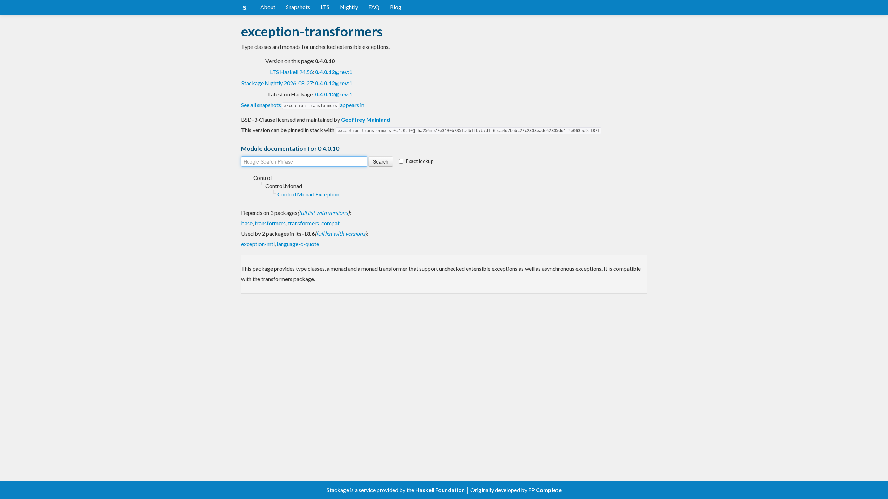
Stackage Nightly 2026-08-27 (277, 83)
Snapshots (298, 6)
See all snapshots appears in (302, 105)
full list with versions (323, 212)
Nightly (349, 6)
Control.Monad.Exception (308, 194)
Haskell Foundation (440, 490)
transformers (270, 223)
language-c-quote (298, 243)
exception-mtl (258, 243)
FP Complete (545, 490)
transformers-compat (314, 223)
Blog (395, 6)
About (267, 6)
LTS (325, 6)
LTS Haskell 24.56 (291, 72)
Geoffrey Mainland (365, 119)
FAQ (373, 6)
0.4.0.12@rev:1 (333, 72)
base (247, 223)
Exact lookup (420, 161)
